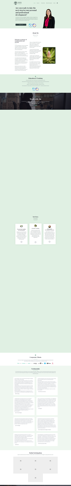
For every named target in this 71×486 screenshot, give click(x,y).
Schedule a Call (21, 24)
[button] (39, 3)
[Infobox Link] (21, 232)
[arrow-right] (21, 242)
